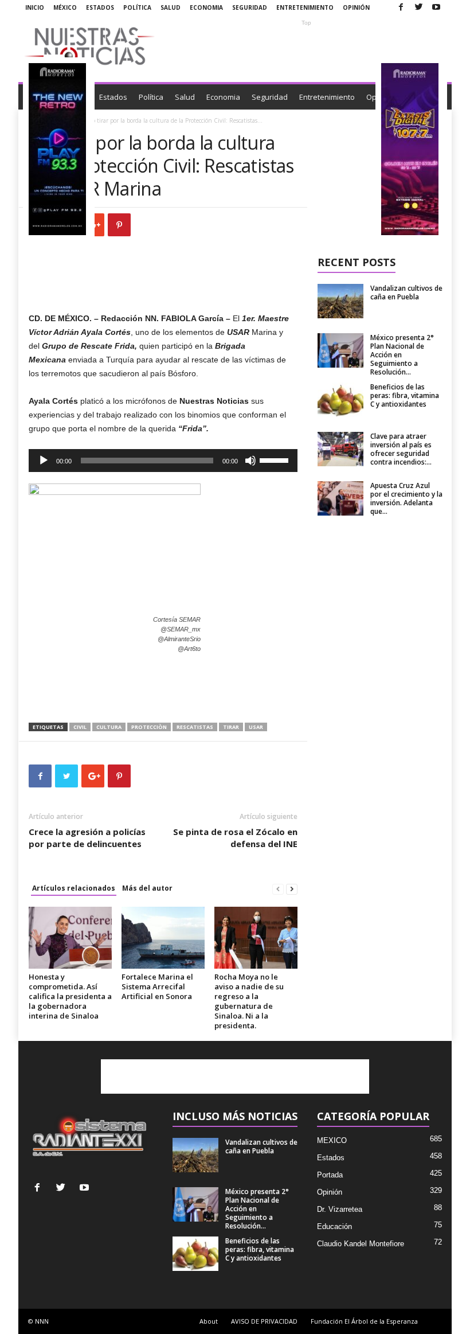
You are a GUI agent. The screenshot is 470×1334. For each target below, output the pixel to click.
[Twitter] (418, 7)
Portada (330, 1175)
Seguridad (249, 7)
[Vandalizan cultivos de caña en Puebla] (340, 301)
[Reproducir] (43, 460)
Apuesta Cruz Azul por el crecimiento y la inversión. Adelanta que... (406, 498)
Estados (100, 7)
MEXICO (332, 1140)
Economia (206, 7)
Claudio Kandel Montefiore (360, 1243)
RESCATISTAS (195, 727)
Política (137, 7)
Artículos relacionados (73, 888)
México (65, 7)
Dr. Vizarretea (339, 1209)
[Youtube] (436, 7)
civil (80, 727)
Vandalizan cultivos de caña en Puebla (406, 292)
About (208, 1321)
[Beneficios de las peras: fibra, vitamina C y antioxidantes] (340, 400)
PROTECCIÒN (149, 727)
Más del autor (147, 888)
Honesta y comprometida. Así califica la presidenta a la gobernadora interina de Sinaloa (70, 996)
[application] (163, 460)
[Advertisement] (306, 46)
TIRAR (231, 727)
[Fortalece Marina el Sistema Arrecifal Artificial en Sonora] (163, 938)
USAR (256, 727)
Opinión (356, 7)
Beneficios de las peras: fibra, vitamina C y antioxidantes (404, 395)
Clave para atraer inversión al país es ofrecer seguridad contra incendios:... (401, 449)
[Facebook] (401, 7)
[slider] (276, 459)
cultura (109, 727)
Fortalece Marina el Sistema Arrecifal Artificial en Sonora (157, 986)
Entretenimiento (305, 7)
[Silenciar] (250, 460)
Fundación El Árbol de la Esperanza (364, 1321)
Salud (170, 7)
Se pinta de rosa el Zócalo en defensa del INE (235, 837)
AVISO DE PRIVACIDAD (264, 1321)
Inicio (34, 7)
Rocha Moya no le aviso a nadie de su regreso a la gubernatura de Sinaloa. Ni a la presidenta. (249, 1001)
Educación (334, 1226)
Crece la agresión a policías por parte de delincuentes (87, 837)
